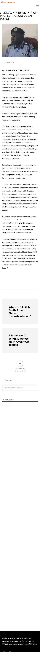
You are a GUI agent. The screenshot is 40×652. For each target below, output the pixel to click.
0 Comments (9, 63)
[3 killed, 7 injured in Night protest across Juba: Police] (14, 294)
